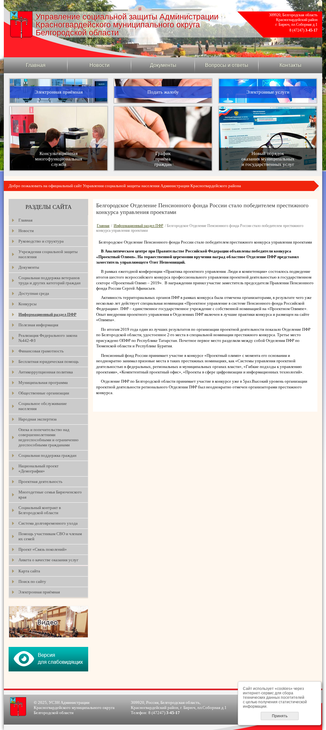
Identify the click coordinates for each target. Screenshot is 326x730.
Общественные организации (43, 393)
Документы (163, 65)
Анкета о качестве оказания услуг (48, 559)
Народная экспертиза (37, 419)
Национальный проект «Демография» (38, 468)
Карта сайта (29, 571)
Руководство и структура (41, 241)
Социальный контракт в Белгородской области (39, 510)
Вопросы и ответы (226, 65)
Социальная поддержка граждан (47, 455)
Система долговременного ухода (48, 523)
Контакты (290, 65)
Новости (99, 65)
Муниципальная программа (43, 382)
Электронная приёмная (39, 592)
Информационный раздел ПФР (47, 314)
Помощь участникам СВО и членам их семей (50, 536)
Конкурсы (27, 303)
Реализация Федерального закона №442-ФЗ (47, 338)
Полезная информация (38, 324)
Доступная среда (33, 293)
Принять (279, 716)
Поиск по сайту (32, 581)
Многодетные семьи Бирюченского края (50, 495)
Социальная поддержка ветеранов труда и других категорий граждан (49, 280)
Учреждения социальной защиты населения (48, 254)
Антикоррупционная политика (45, 372)
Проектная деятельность (40, 481)
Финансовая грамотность (41, 351)
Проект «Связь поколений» (42, 549)
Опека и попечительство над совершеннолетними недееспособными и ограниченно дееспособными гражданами (48, 437)
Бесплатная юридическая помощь (48, 361)
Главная (36, 65)
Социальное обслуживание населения (42, 406)
